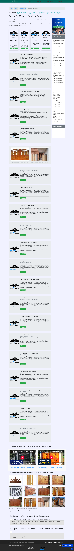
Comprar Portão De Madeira (58, 46)
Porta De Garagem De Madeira (57, 88)
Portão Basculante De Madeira (57, 110)
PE (28, 532)
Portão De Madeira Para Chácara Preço (57, 66)
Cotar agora (13, 48)
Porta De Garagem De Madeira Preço (57, 98)
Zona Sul (29, 519)
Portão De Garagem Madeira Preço (58, 41)
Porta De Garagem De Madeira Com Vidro (57, 95)
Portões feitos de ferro (57, 135)
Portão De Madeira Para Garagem (57, 69)
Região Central (13, 519)
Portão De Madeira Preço (42, 13)
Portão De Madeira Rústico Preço (58, 83)
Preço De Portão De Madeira (58, 104)
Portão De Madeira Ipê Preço (58, 63)
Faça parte (60, 1)
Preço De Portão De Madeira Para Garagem (58, 107)
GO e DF (37, 532)
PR (21, 532)
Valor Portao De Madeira (57, 119)
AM (40, 532)
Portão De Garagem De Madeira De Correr (57, 122)
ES (16, 532)
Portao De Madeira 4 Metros (32, 13)
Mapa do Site (60, 542)
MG (13, 532)
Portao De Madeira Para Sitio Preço (58, 76)
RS (26, 532)
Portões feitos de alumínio (58, 133)
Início (46, 542)
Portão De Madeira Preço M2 (51, 13)
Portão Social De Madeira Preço (58, 92)
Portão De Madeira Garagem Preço (58, 58)
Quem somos (50, 1)
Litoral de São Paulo (47, 519)
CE (33, 532)
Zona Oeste (24, 519)
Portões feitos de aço (57, 131)
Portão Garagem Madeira (58, 85)
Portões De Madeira (57, 100)
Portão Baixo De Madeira (59, 13)
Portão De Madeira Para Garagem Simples (57, 73)
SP (18, 532)
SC (23, 532)
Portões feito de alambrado (58, 129)
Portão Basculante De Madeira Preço (57, 117)
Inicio (30, 1)
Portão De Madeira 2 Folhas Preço (58, 44)
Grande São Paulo (40, 519)
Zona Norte (19, 519)
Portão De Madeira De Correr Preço (57, 55)
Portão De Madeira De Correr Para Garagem (57, 51)
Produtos (39, 1)
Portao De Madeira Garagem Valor (58, 61)
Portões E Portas (56, 137)
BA (31, 532)
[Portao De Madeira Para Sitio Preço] (14, 33)
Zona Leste (33, 519)
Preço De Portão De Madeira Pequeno (21, 13)
